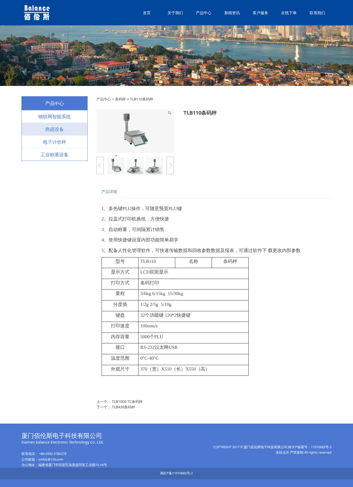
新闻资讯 (232, 12)
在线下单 (289, 12)
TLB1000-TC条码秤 (127, 401)
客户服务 (260, 12)
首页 (147, 12)
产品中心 (203, 12)
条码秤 (120, 99)
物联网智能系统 (54, 116)
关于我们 (175, 12)
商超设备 (54, 129)
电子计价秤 (54, 142)
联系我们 (317, 12)
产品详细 (109, 191)
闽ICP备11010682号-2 (176, 473)
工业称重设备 (54, 154)
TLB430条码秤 (123, 406)
